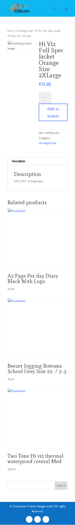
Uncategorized (25, 30)
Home (11, 30)
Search (61, 485)
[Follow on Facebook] (29, 519)
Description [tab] (18, 161)
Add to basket (53, 112)
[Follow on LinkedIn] (45, 519)
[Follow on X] (37, 519)
